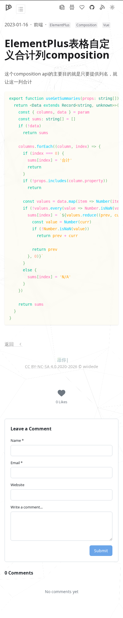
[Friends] (72, 7)
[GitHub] (92, 7)
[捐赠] (82, 7)
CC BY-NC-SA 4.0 (40, 367)
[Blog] (62, 7)
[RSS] (102, 7)
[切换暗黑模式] (112, 7)
